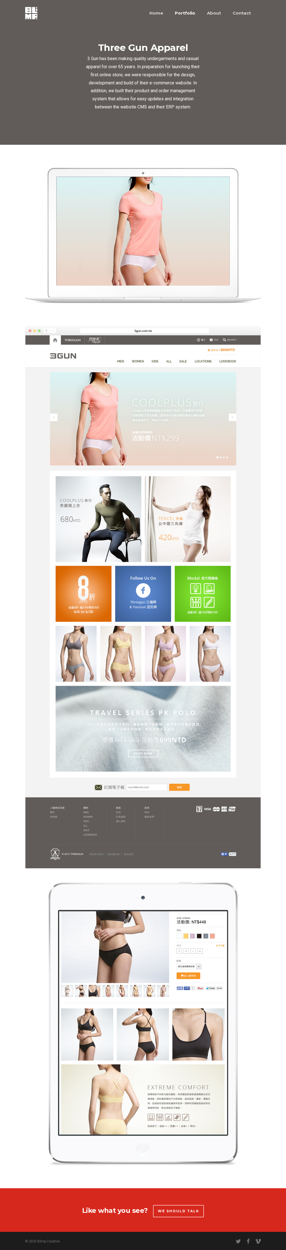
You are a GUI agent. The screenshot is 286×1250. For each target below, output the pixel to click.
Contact (242, 13)
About (214, 13)
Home (156, 13)
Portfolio (185, 13)
